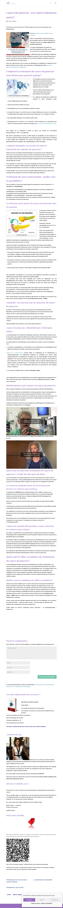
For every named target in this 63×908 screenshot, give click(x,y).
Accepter (29, 900)
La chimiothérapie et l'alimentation (42, 880)
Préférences (54, 900)
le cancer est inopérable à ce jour (46, 123)
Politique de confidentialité (46, 903)
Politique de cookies (35, 903)
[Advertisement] (31, 621)
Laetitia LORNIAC (12, 21)
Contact (9, 894)
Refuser (42, 900)
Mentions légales (17, 894)
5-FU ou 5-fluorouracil (16, 352)
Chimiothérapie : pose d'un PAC (14, 887)
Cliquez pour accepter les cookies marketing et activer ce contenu (31, 421)
